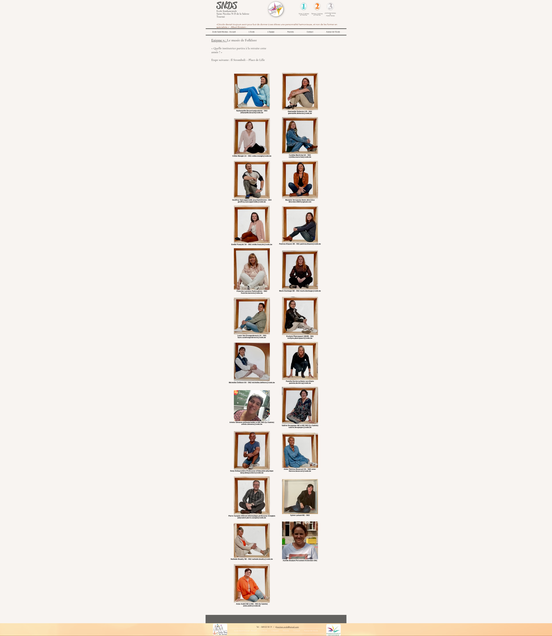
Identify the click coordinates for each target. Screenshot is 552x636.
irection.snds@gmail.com (287, 627)
